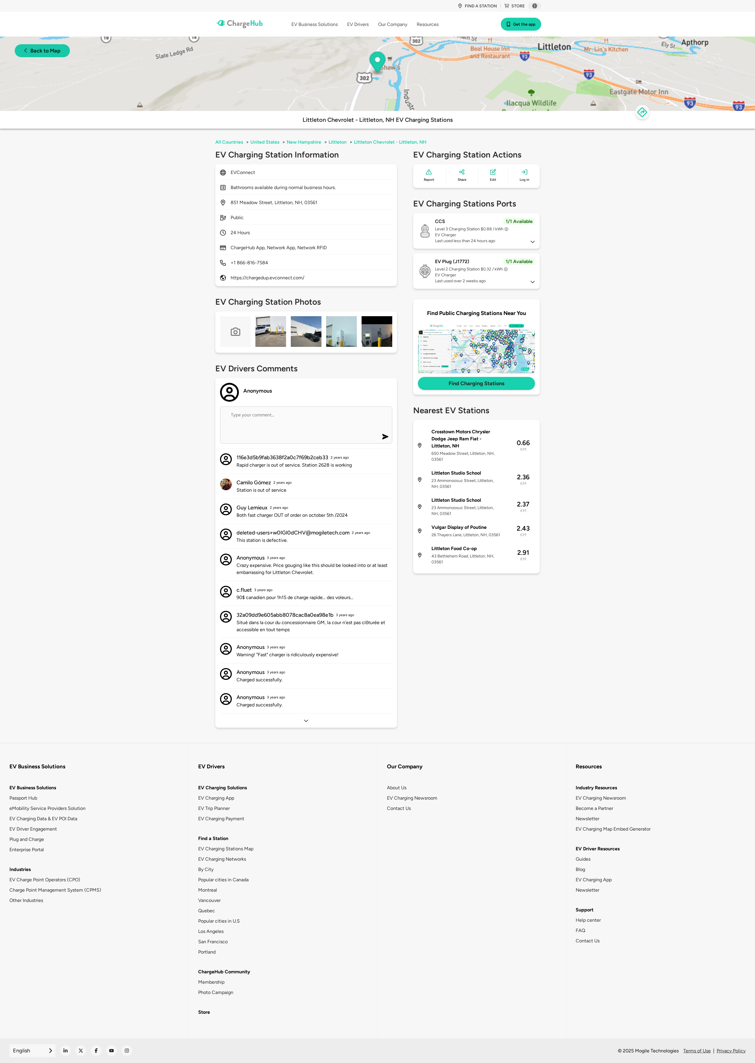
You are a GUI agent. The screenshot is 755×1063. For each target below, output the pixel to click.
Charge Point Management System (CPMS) (55, 890)
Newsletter (587, 818)
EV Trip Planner (214, 808)
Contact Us (399, 808)
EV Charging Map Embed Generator (613, 829)
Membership (211, 982)
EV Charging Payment (221, 818)
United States (264, 142)
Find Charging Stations (476, 383)
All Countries (229, 142)
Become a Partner (594, 808)
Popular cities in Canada (223, 879)
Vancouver (209, 900)
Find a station (481, 6)
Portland (207, 952)
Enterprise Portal (26, 849)
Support (584, 910)
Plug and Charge (26, 839)
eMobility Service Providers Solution (47, 808)
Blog (580, 869)
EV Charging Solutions (222, 787)
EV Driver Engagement (33, 829)
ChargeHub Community (224, 972)
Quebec (206, 910)
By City (206, 869)
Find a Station (213, 838)
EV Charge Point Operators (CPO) (44, 879)
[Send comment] (385, 437)
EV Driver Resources (598, 849)
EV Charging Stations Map (225, 849)
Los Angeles (211, 931)
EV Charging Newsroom (412, 798)
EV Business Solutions (32, 787)
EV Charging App (216, 798)
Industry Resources (596, 787)
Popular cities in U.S (219, 921)
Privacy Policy (731, 1051)
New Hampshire (304, 142)
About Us (396, 787)
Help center (588, 920)
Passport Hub (23, 798)
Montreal (207, 890)
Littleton (338, 142)
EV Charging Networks (222, 859)
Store (518, 6)
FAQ (580, 930)
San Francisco (213, 941)
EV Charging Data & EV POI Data (43, 818)
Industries (20, 869)
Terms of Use (697, 1051)
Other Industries (26, 900)
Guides (583, 859)
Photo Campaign (215, 992)
